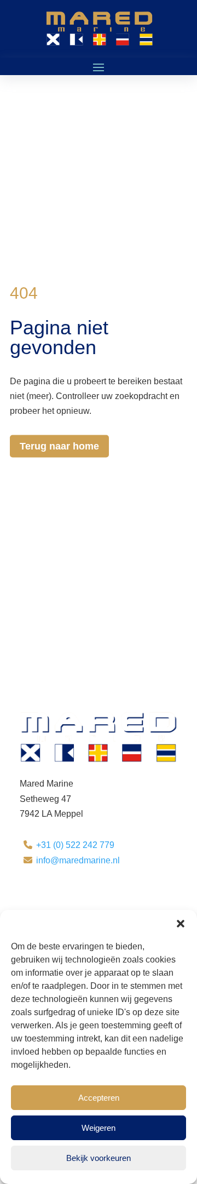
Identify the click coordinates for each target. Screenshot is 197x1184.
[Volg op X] (50, 893)
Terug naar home (59, 446)
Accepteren (98, 1097)
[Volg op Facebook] (28, 893)
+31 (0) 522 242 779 (75, 845)
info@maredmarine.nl (78, 860)
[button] (180, 923)
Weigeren (98, 1127)
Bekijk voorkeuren (98, 1158)
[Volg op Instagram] (72, 893)
